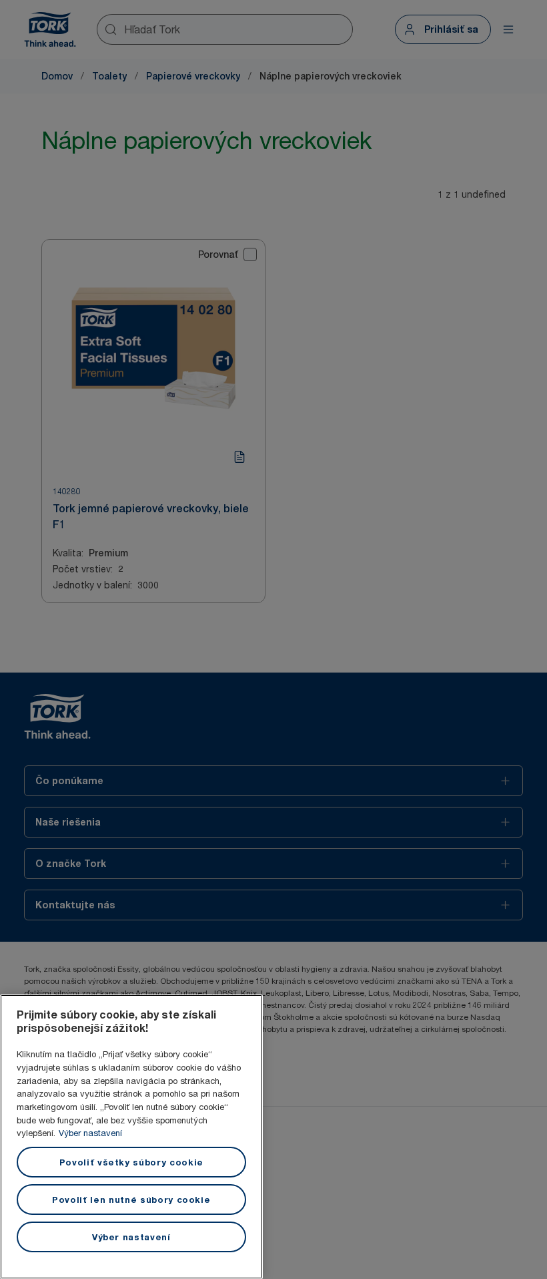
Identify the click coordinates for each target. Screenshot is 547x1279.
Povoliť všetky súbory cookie (131, 1162)
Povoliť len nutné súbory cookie (131, 1199)
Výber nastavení (90, 1132)
